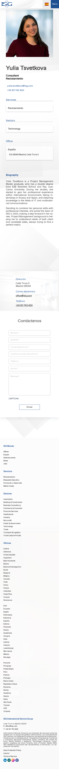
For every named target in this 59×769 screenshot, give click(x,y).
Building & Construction (12, 502)
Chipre (6, 588)
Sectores (7, 494)
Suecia (6, 696)
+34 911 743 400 (15, 90)
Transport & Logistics (11, 532)
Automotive (7, 499)
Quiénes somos (9, 458)
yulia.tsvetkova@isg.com (20, 86)
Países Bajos (8, 669)
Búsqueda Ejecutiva (11, 480)
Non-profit (7, 520)
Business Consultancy (12, 505)
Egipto (6, 612)
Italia (5, 639)
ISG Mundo (8, 446)
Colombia (7, 591)
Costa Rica (7, 594)
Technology (8, 526)
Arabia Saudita (9, 555)
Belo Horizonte (9, 561)
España (6, 621)
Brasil (5, 570)
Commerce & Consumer (12, 508)
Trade (5, 529)
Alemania (7, 552)
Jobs (5, 464)
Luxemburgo (8, 648)
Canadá (6, 579)
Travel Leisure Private (12, 535)
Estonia (6, 624)
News (5, 461)
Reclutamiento (9, 477)
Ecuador (6, 609)
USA (5, 708)
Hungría (6, 636)
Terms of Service (10, 756)
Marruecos (7, 651)
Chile (5, 582)
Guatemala (7, 633)
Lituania (6, 645)
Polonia (6, 675)
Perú (5, 672)
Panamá (6, 663)
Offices (6, 451)
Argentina (7, 558)
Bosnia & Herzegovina (12, 567)
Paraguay (7, 666)
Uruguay (6, 711)
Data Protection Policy (12, 750)
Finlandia (7, 627)
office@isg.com (24, 296)
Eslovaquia (7, 615)
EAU (5, 606)
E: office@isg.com (10, 726)
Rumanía (7, 687)
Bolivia (6, 564)
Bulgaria (6, 573)
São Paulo (7, 702)
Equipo (6, 455)
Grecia (6, 630)
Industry (6, 517)
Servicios (7, 471)
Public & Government (11, 523)
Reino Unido (8, 681)
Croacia (6, 597)
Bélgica (6, 576)
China (5, 585)
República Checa (10, 684)
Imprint (6, 753)
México (6, 654)
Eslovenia (7, 618)
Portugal (6, 678)
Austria (6, 549)
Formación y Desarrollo (12, 483)
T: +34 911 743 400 (10, 729)
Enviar (30, 407)
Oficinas (7, 543)
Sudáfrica (7, 693)
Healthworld (8, 514)
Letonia (6, 642)
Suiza (5, 699)
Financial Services (10, 511)
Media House (8, 486)
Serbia (6, 690)
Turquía (6, 705)
